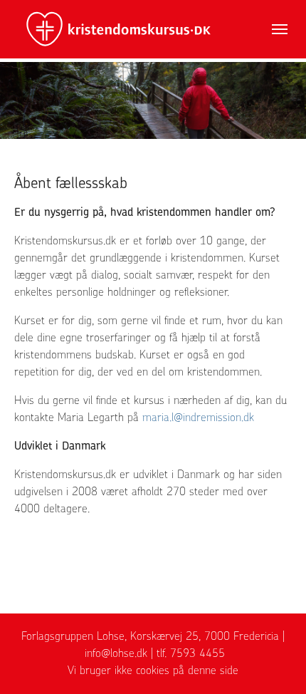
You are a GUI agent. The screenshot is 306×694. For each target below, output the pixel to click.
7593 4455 (197, 653)
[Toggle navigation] (280, 29)
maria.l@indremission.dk (198, 417)
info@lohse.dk (116, 653)
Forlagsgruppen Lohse (73, 635)
